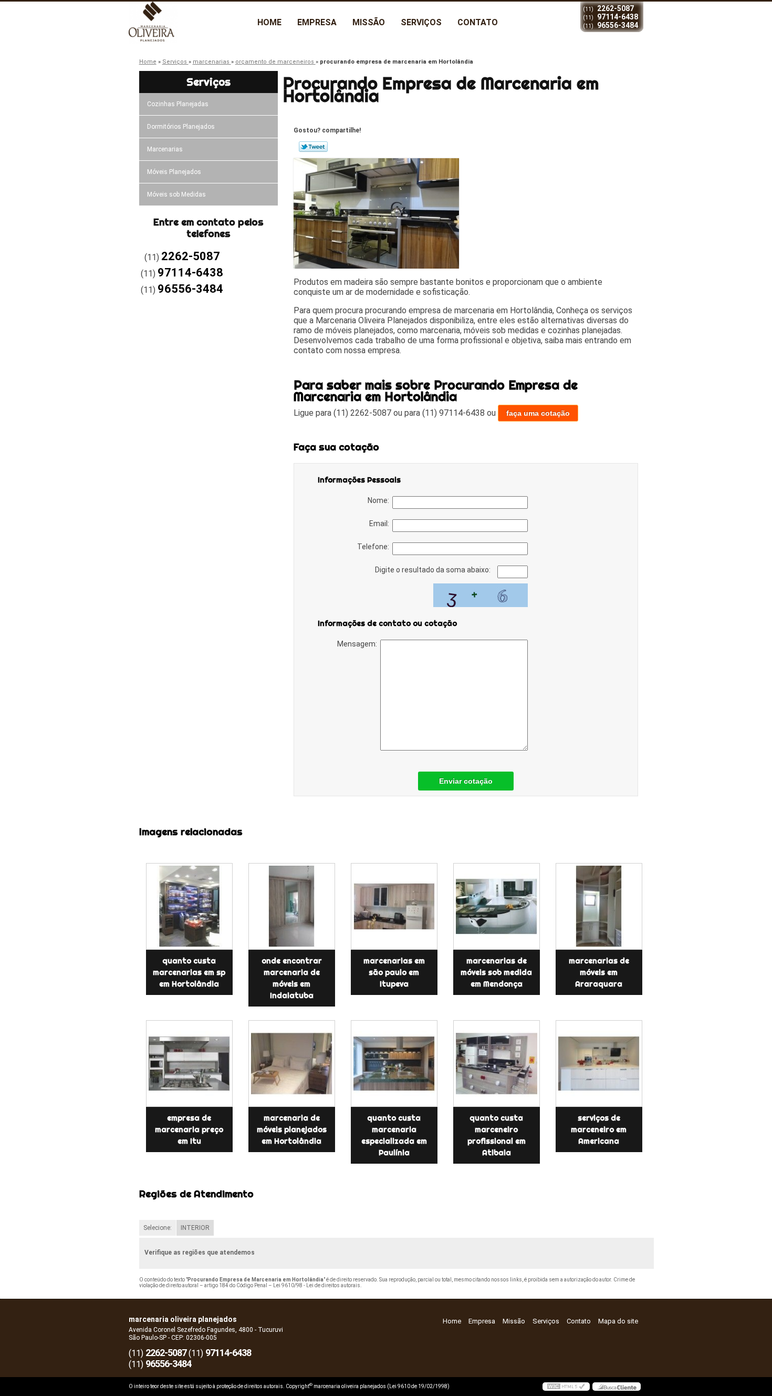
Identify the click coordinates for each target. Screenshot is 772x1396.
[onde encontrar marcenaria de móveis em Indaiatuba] (291, 906)
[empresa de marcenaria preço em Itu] (189, 1063)
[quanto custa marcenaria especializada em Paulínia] (394, 1063)
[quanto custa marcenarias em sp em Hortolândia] (189, 906)
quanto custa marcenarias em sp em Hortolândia (189, 972)
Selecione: (157, 1227)
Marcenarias (165, 149)
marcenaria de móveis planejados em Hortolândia (292, 1129)
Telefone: (374, 546)
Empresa (317, 22)
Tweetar (313, 146)
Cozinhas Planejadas (177, 104)
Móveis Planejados (174, 172)
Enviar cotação (466, 781)
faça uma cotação (538, 413)
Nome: (380, 500)
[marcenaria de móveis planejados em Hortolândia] (291, 1063)
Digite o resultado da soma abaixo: (433, 570)
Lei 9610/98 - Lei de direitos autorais (316, 1285)
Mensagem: (358, 644)
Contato (477, 22)
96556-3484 (617, 25)
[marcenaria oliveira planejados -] (189, 23)
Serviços (421, 22)
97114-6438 (617, 17)
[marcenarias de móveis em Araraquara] (599, 906)
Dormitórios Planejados (181, 126)
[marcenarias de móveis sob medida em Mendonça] (496, 906)
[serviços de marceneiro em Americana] (599, 1063)
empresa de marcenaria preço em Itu (189, 1129)
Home (269, 22)
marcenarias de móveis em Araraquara (599, 972)
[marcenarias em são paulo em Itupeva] (394, 906)
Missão (368, 22)
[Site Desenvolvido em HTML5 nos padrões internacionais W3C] (566, 1386)
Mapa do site (618, 1321)
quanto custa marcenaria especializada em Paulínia (394, 1135)
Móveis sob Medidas (176, 194)
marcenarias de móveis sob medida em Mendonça (496, 972)
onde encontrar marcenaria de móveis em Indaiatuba (292, 978)
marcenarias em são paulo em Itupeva (394, 972)
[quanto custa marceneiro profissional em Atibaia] (496, 1063)
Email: (380, 523)
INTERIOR (195, 1227)
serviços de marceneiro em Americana (599, 1129)
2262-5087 (615, 8)
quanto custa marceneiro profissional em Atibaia (496, 1135)
